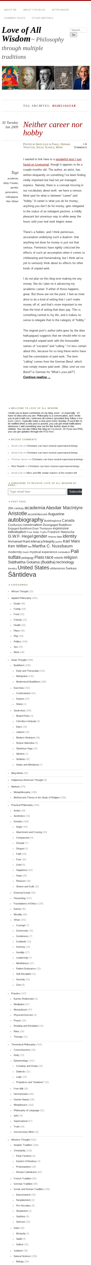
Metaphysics (20, 1104)
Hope (19, 875)
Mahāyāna (21, 676)
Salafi (19, 1238)
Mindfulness (22, 963)
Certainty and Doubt (27, 1066)
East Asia (19, 688)
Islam (16, 1228)
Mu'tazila (20, 1233)
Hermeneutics (21, 1094)
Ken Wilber (17, 546)
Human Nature (21, 1099)
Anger (19, 826)
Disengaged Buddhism (57, 525)
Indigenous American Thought (27, 780)
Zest (18, 984)
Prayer (17, 1020)
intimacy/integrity (42, 541)
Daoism (20, 698)
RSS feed (48, 431)
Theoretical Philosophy (23, 1044)
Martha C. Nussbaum (52, 546)
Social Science (45, 147)
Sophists (20, 1216)
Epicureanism (23, 1194)
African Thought (19, 591)
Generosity (22, 930)
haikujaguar (12, 196)
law (30, 546)
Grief (18, 864)
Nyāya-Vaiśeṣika (25, 743)
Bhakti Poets (23, 715)
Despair (20, 843)
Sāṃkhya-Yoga (24, 748)
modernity (15, 552)
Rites (16, 1031)
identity (70, 536)
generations (11, 192)
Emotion (18, 821)
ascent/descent (37, 514)
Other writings (42, 18)
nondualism (64, 552)
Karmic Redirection (24, 998)
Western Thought (20, 1139)
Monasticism (20, 1009)
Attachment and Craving (29, 832)
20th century (16, 508)
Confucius (15, 525)
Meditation (19, 1004)
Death (17, 603)
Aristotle (17, 513)
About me (10, 9)
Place (17, 630)
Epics (19, 726)
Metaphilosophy (22, 792)
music (26, 552)
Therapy (18, 1036)
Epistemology (21, 1060)
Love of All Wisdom (21, 34)
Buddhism (19, 665)
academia (13, 178)
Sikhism (20, 753)
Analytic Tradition (23, 1145)
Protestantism (23, 1166)
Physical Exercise (23, 1015)
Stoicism (20, 1221)
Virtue (17, 919)
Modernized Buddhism (28, 681)
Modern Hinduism (25, 737)
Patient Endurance (26, 968)
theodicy (12, 568)
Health (17, 625)
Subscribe (75, 491)
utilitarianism (57, 568)
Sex (16, 646)
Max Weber (12, 201)
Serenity (20, 979)
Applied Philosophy (21, 598)
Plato (39, 557)
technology (65, 562)
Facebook (56, 429)
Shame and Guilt (25, 886)
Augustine (56, 514)
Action (17, 810)
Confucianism (23, 693)
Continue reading (37, 377)
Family (55, 144)
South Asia (19, 710)
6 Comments (80, 146)
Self (16, 1115)
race (49, 557)
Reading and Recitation (26, 1025)
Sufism (19, 1244)
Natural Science (22, 1256)
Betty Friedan (11, 183)
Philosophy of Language (26, 1110)
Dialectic (20, 1071)
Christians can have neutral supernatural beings (52, 445)
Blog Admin (17, 773)
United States (33, 567)
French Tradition (22, 1178)
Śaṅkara (71, 568)
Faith (18, 854)
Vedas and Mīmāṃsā (27, 764)
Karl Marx (71, 541)
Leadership (22, 957)
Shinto (19, 704)
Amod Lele (42, 144)
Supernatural (20, 1121)
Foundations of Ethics (25, 903)
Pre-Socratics (23, 1205)
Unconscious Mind (24, 1132)
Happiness (22, 870)
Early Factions (24, 1155)
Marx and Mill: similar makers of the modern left (52, 473)
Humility (20, 952)
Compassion (23, 837)
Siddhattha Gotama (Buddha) (32, 562)
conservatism (32, 525)
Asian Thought (19, 660)
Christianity (20, 1150)
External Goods (22, 892)
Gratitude (21, 941)
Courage (20, 925)
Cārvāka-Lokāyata (26, 721)
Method (15, 786)
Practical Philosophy (22, 805)
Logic (19, 1077)
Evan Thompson (42, 528)
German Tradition (23, 1183)
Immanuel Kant (19, 541)
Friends (18, 619)
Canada (68, 520)
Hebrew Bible (55, 536)
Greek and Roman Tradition (29, 1189)
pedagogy (27, 557)
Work (59, 147)
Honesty (20, 946)
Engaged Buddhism (20, 528)
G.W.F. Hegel (20, 536)
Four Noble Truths (37, 532)
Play (16, 636)
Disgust (20, 848)
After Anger (60, 9)
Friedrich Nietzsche (60, 532)
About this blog (34, 9)
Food (16, 614)
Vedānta (20, 759)
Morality (18, 914)
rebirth (58, 557)
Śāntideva (22, 574)
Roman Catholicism (26, 1172)
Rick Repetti (17, 466)
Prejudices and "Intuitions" (30, 1082)
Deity (16, 1055)
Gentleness (22, 936)
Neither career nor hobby (53, 128)
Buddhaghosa (52, 520)
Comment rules (14, 18)
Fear (18, 859)
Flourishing (19, 898)
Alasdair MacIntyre (64, 507)
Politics (17, 641)
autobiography (26, 520)
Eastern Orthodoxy (26, 1161)
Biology (20, 1261)
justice (58, 541)
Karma (17, 909)
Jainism (20, 732)
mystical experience (43, 552)
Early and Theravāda (27, 670)
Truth (16, 1126)
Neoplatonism (23, 1200)
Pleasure (21, 881)
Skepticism (22, 1211)
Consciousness (22, 1049)
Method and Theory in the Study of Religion (37, 797)
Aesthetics (19, 816)
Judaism (18, 1250)
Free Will (18, 1088)
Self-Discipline (23, 974)
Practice (15, 993)
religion (71, 557)
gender (14, 187)
